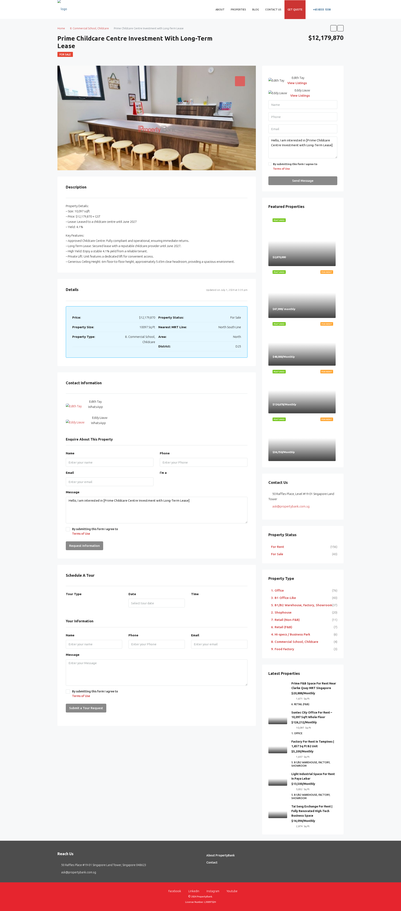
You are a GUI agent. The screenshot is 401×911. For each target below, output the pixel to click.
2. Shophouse (281, 612)
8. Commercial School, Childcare (294, 641)
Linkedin (194, 891)
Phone (165, 453)
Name (70, 453)
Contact (211, 862)
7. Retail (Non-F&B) (285, 619)
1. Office (277, 590)
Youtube (231, 891)
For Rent (277, 546)
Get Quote (295, 9)
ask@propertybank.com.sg (291, 506)
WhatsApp (95, 407)
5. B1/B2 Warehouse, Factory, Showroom (301, 605)
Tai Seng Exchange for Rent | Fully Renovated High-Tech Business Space (311, 811)
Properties (238, 9)
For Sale (65, 54)
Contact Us (273, 9)
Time (195, 594)
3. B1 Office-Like (283, 598)
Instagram (213, 891)
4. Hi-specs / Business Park (290, 634)
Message (72, 492)
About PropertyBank (220, 855)
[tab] (240, 81)
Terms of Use (81, 533)
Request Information (84, 545)
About (220, 9)
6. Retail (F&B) (281, 627)
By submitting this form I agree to (95, 531)
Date (132, 594)
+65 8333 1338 (321, 9)
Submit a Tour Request (86, 708)
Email (70, 472)
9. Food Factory (282, 649)
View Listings (297, 83)
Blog (255, 9)
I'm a (163, 472)
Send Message (302, 180)
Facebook (175, 891)
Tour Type (73, 594)
